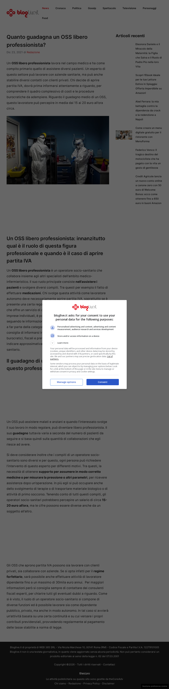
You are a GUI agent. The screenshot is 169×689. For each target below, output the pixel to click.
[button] (84, 343)
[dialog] (84, 344)
